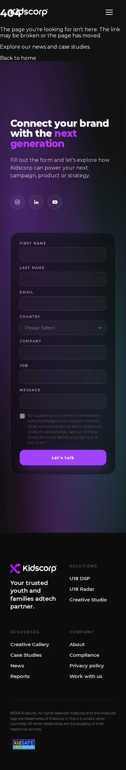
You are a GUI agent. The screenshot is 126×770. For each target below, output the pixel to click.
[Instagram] (17, 202)
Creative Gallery (29, 644)
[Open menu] (109, 12)
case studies (73, 47)
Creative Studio (88, 600)
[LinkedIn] (36, 202)
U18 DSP (79, 578)
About (77, 644)
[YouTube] (55, 202)
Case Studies (26, 655)
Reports (20, 676)
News (17, 666)
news (39, 47)
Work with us (85, 676)
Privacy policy (86, 666)
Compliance (84, 655)
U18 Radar (81, 589)
